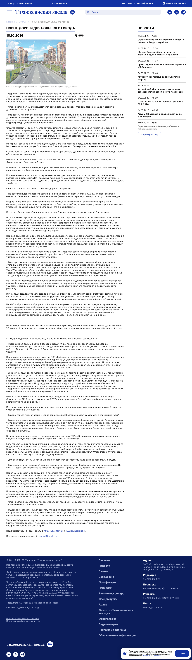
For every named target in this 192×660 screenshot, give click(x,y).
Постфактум (107, 582)
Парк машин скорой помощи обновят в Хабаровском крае (158, 127)
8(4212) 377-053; (152, 588)
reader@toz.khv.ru (48, 536)
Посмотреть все (149, 134)
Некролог (105, 588)
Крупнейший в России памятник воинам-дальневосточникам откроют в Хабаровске (160, 90)
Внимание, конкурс (111, 593)
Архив (103, 604)
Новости (104, 565)
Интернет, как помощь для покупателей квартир (159, 78)
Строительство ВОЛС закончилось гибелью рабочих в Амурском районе (161, 41)
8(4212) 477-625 (151, 579)
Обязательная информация (117, 635)
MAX (46, 531)
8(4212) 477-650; (152, 598)
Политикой (157, 656)
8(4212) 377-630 (170, 598)
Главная (10, 21)
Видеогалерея (108, 624)
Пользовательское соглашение (22, 618)
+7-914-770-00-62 (176, 3)
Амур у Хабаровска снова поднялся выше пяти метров (160, 115)
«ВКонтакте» (56, 531)
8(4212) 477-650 (145, 3)
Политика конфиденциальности (23, 621)
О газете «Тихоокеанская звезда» (116, 612)
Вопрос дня (106, 576)
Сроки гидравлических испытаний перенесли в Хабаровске (162, 65)
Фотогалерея (108, 618)
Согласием (147, 656)
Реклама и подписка (112, 629)
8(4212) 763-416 (170, 588)
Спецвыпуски (108, 599)
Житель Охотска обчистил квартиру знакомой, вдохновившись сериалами (158, 53)
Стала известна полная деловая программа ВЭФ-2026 (160, 102)
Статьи (22, 21)
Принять (182, 653)
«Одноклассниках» (75, 531)
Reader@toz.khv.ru (152, 607)
